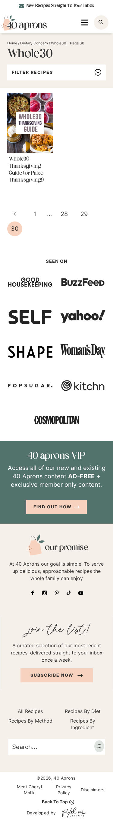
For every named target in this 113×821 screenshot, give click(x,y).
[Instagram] (45, 593)
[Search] (99, 746)
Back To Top (55, 801)
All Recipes (30, 711)
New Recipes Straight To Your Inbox (59, 6)
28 (64, 214)
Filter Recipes (32, 72)
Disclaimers (92, 789)
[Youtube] (81, 593)
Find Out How (52, 506)
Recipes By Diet (83, 711)
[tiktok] (69, 593)
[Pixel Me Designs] (72, 812)
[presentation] (30, 123)
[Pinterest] (57, 593)
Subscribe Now (52, 675)
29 (84, 214)
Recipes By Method (30, 721)
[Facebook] (33, 593)
